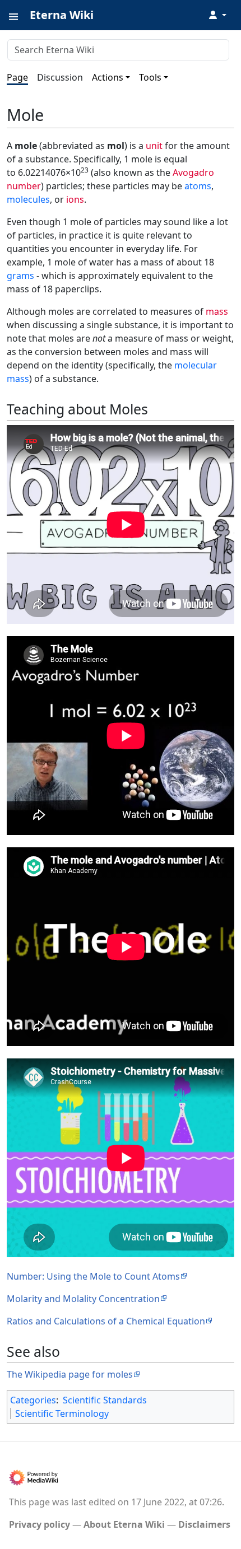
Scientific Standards (105, 1400)
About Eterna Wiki (124, 1524)
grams (20, 275)
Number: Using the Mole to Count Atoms (93, 1276)
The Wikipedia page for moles (70, 1374)
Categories (33, 1400)
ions (75, 199)
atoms (197, 186)
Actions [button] (107, 77)
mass (217, 311)
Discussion (60, 77)
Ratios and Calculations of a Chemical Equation (106, 1321)
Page (17, 77)
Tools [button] (150, 77)
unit (154, 145)
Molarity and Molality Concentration (83, 1299)
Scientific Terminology (62, 1413)
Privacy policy (39, 1524)
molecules (28, 199)
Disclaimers (204, 1524)
